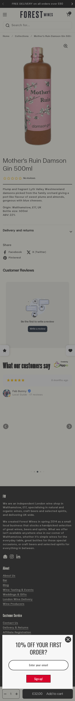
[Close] (68, 639)
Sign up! (38, 679)
